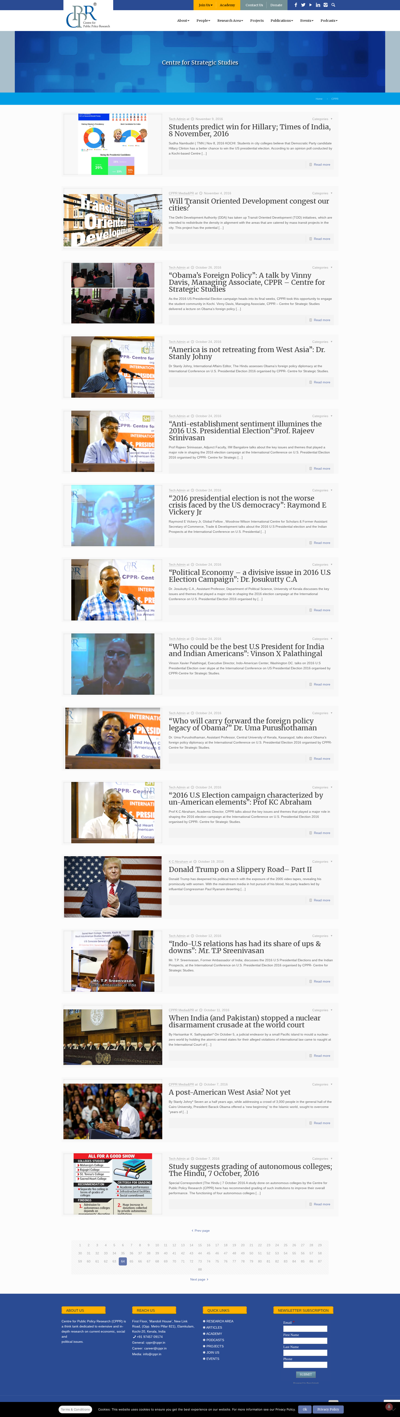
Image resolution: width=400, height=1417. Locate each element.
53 (277, 1253)
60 (89, 1261)
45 (208, 1253)
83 (286, 1261)
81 (268, 1261)
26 (294, 1245)
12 (174, 1245)
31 (89, 1253)
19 (234, 1245)
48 (234, 1253)
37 (140, 1253)
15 (200, 1245)
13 (183, 1245)
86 (311, 1261)
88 (200, 1269)
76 (226, 1261)
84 (294, 1261)
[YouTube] (310, 5)
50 (251, 1253)
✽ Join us (211, 1352)
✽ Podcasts (213, 1340)
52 (268, 1253)
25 (286, 1245)
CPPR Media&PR (181, 193)
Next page (197, 1279)
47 (226, 1253)
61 (97, 1261)
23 (268, 1245)
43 (191, 1253)
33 (106, 1253)
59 (80, 1261)
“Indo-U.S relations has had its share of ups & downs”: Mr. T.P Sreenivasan (245, 947)
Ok (305, 1409)
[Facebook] (296, 5)
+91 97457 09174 (150, 1337)
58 (320, 1253)
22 (260, 1245)
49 (243, 1253)
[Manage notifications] (389, 1407)
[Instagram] (325, 5)
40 (166, 1253)
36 (131, 1253)
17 (217, 1245)
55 (294, 1253)
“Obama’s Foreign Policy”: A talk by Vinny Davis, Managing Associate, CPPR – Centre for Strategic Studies (247, 282)
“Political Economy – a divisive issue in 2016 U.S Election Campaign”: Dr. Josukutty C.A (250, 576)
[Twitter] (303, 5)
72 (191, 1261)
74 (208, 1261)
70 (174, 1261)
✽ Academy (212, 1334)
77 (234, 1261)
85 (303, 1261)
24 (277, 1245)
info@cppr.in (152, 1354)
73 (200, 1261)
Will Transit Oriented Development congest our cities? (249, 204)
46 (217, 1253)
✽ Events (211, 1359)
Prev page (202, 1230)
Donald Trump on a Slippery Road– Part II (240, 869)
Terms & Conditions (75, 1409)
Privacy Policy (328, 1409)
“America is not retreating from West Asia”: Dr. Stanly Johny (247, 353)
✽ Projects (213, 1346)
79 (251, 1261)
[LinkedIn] (318, 5)
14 (191, 1245)
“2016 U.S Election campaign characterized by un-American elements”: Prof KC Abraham (246, 798)
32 (97, 1253)
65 (131, 1261)
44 (200, 1253)
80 (260, 1261)
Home (319, 98)
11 (165, 1245)
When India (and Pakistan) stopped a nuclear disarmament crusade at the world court (245, 1021)
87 (320, 1261)
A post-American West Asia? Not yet (230, 1092)
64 (123, 1261)
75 (217, 1261)
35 (123, 1253)
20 (243, 1245)
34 (114, 1253)
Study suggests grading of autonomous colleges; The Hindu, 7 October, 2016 (250, 1170)
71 (183, 1261)
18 (226, 1245)
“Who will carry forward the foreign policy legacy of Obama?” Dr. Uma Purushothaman (243, 724)
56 (303, 1253)
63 (114, 1261)
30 (80, 1253)
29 (320, 1245)
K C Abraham (178, 861)
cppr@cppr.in (155, 1342)
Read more (322, 164)
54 (286, 1253)
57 (311, 1253)
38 (148, 1253)
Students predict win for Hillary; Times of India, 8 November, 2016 (250, 130)
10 (157, 1245)
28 (311, 1245)
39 (157, 1253)
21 (251, 1245)
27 (303, 1245)
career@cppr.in (155, 1348)
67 (148, 1261)
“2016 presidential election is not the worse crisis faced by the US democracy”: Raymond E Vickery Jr (247, 505)
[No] (394, 1409)
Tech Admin (177, 119)
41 (174, 1253)
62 (106, 1261)
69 (166, 1261)
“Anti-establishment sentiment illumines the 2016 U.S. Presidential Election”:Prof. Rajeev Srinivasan (245, 430)
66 (140, 1261)
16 (208, 1245)
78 (243, 1261)
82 (277, 1261)
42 (183, 1253)
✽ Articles (212, 1327)
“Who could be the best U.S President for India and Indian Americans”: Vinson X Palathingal (246, 650)
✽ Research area (218, 1321)
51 (260, 1253)
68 (157, 1261)
